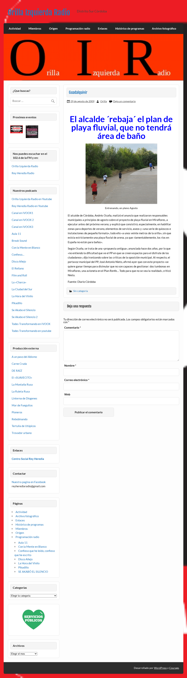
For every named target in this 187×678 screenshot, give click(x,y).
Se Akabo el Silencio (23, 310)
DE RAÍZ (17, 370)
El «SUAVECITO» (22, 377)
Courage (174, 667)
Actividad (15, 28)
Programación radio (78, 28)
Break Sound (19, 240)
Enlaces (102, 28)
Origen (53, 28)
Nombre (70, 365)
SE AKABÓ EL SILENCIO (33, 571)
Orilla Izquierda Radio (39, 12)
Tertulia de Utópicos (24, 426)
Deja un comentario (124, 101)
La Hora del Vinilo (22, 296)
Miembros (34, 28)
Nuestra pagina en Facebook (29, 482)
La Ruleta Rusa (21, 391)
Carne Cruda (19, 363)
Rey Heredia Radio (23, 173)
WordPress (160, 667)
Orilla (103, 101)
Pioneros (17, 412)
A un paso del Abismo (24, 356)
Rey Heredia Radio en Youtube (30, 206)
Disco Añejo (19, 261)
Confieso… (18, 254)
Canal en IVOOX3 (22, 226)
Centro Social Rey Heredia (28, 458)
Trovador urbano (22, 432)
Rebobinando (19, 419)
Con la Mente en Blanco (26, 247)
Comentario (72, 327)
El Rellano (18, 268)
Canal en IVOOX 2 (23, 219)
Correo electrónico (76, 380)
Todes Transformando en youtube (31, 330)
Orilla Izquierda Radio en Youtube (32, 199)
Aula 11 (16, 233)
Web (67, 394)
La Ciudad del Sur (22, 289)
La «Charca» (19, 282)
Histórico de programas (129, 28)
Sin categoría (80, 290)
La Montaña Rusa (22, 384)
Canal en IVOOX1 (22, 212)
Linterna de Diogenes (24, 398)
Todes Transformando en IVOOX (31, 323)
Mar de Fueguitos (22, 405)
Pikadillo (17, 303)
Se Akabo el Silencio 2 (25, 317)
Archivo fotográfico (164, 28)
